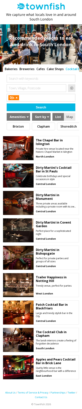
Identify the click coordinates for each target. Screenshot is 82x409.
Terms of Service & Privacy (33, 392)
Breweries (27, 69)
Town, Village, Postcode (25, 88)
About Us (10, 392)
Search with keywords (23, 78)
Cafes (40, 69)
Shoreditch (68, 126)
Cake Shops (55, 69)
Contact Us (41, 397)
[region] (41, 68)
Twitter (72, 392)
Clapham (43, 126)
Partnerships (58, 392)
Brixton (18, 126)
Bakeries (11, 69)
